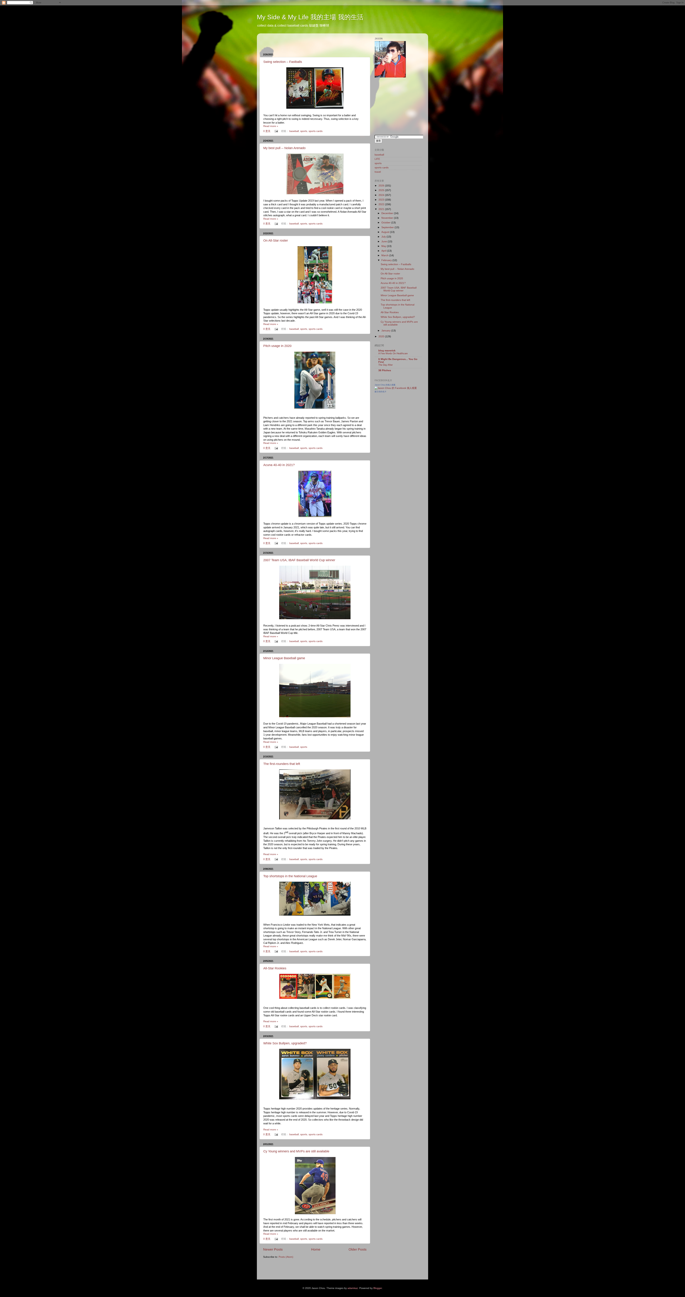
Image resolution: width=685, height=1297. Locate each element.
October (386, 222)
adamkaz (352, 1288)
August (385, 232)
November (387, 218)
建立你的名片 (380, 391)
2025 (382, 190)
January (386, 330)
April (384, 250)
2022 (382, 204)
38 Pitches (384, 370)
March (385, 255)
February (386, 260)
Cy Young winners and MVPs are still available (296, 1151)
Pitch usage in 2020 (277, 346)
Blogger (377, 1288)
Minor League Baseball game (284, 658)
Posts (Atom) (286, 1257)
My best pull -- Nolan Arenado (284, 148)
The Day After (385, 365)
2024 (382, 195)
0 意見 (266, 131)
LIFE (377, 159)
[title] (396, 388)
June (384, 241)
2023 (382, 199)
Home (315, 1249)
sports (303, 131)
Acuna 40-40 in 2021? (279, 465)
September (388, 227)
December (387, 213)
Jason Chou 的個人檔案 (385, 385)
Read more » (270, 126)
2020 (382, 336)
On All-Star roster (275, 240)
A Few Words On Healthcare (393, 353)
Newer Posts (273, 1249)
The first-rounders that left (281, 764)
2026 (382, 185)
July (384, 236)
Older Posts (358, 1249)
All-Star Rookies (274, 968)
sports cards (316, 131)
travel (378, 172)
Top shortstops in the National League (290, 876)
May (384, 246)
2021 (382, 209)
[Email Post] (276, 131)
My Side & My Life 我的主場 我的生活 (310, 17)
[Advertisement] (305, 41)
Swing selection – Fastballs (282, 62)
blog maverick (386, 350)
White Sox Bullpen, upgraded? (285, 1043)
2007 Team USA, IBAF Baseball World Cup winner (299, 560)
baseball (294, 131)
